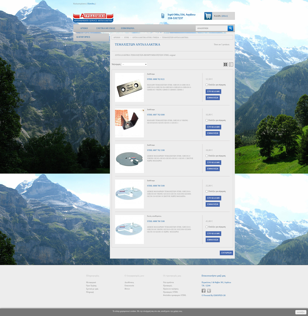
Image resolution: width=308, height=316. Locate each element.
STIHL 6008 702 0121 (156, 79)
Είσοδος (91, 3)
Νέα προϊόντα (168, 282)
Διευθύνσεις (129, 282)
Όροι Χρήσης (91, 285)
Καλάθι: (221, 16)
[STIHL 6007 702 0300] (129, 122)
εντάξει (301, 312)
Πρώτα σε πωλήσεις (171, 289)
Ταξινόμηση (116, 64)
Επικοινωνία (127, 28)
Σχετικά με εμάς (105, 28)
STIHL (126, 37)
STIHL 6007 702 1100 (156, 150)
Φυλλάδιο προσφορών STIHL (174, 295)
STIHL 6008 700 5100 (156, 186)
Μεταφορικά (91, 282)
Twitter (209, 291)
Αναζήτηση (230, 28)
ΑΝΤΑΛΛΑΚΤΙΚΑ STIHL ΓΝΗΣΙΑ (145, 37)
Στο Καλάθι (213, 91)
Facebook (203, 291)
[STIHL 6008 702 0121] (129, 87)
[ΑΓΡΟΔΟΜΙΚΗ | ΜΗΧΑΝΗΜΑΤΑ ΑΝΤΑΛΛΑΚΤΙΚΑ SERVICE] (93, 18)
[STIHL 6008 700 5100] (129, 194)
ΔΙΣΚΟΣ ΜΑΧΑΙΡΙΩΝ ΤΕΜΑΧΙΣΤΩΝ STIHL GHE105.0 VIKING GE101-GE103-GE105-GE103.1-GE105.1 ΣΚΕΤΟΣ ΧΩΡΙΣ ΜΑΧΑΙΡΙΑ (170, 158)
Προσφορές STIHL (170, 292)
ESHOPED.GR (220, 295)
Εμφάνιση (212, 98)
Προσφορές (167, 285)
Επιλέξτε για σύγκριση (217, 85)
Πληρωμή (90, 292)
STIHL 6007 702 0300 (156, 115)
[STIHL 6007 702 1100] (129, 158)
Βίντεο (127, 289)
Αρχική (84, 28)
